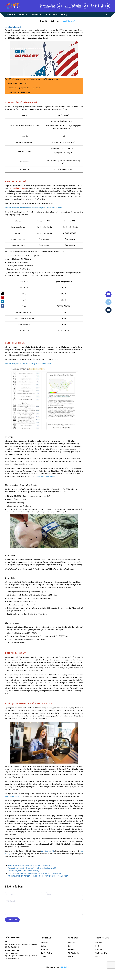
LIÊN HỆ (43, 957)
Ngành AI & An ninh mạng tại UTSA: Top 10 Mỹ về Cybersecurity (30, 865)
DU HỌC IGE (65, 967)
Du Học (43, 946)
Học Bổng (44, 949)
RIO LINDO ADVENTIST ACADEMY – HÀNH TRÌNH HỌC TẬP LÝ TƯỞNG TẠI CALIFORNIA (38, 876)
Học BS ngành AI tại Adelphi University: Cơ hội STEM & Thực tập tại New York (35, 873)
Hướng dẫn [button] (46, 938)
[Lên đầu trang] (109, 963)
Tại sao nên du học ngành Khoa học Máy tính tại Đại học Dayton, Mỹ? (32, 868)
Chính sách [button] (73, 938)
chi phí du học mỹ (13, 27)
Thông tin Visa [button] (102, 938)
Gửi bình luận (12, 920)
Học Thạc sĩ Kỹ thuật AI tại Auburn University (23, 871)
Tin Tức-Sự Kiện (46, 953)
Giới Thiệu (44, 942)
